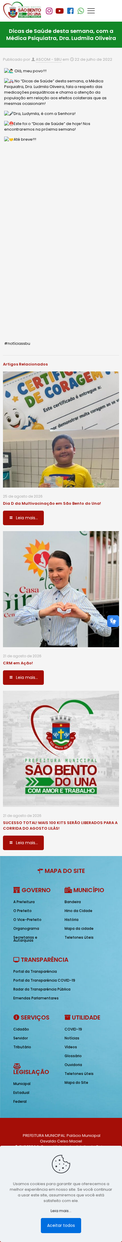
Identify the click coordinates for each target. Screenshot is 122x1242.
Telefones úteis (79, 937)
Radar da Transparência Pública (41, 989)
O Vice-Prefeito (27, 919)
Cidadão (21, 1029)
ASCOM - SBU (49, 59)
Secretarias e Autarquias (25, 939)
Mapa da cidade (79, 928)
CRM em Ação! (18, 663)
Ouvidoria (73, 1064)
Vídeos (71, 1046)
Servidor (20, 1038)
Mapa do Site (76, 1082)
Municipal (21, 1083)
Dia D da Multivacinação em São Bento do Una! (52, 503)
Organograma (26, 928)
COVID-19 (73, 1029)
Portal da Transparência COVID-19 (44, 980)
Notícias (72, 1038)
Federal (20, 1101)
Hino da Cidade (78, 910)
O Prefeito (22, 910)
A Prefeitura (24, 901)
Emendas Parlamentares (36, 998)
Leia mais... (61, 1211)
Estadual (21, 1092)
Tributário (22, 1046)
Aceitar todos (61, 1225)
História (71, 919)
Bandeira (73, 901)
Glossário (73, 1055)
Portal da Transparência (35, 971)
